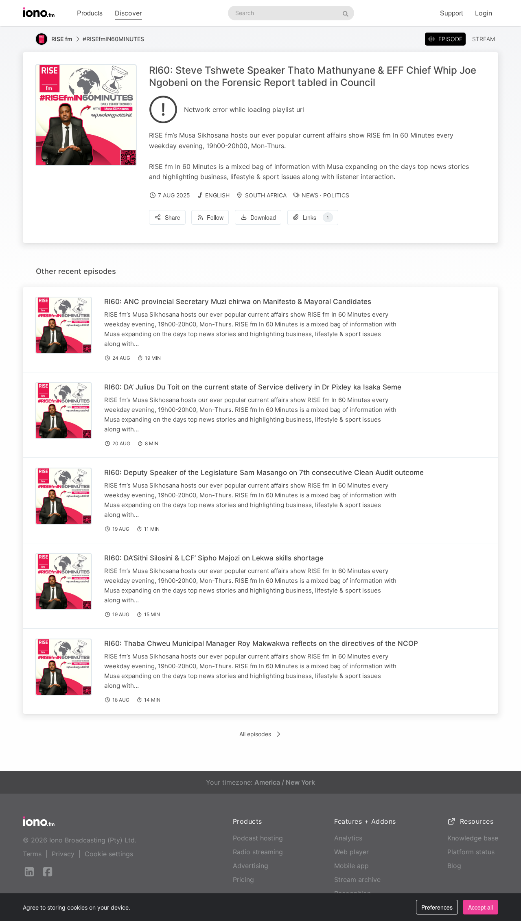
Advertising (250, 866)
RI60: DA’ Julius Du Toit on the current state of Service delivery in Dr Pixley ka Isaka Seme (252, 387)
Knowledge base (472, 838)
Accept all (480, 907)
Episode (450, 38)
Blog (454, 866)
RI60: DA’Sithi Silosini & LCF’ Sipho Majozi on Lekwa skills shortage (214, 558)
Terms (32, 854)
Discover (128, 13)
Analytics (348, 838)
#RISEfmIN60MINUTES (113, 38)
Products (90, 13)
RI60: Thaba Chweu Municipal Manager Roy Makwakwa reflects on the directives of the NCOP (261, 643)
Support (451, 13)
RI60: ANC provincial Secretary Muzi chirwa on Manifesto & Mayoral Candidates (237, 302)
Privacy (63, 854)
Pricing (243, 879)
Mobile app (351, 866)
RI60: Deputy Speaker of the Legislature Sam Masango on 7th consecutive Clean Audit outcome (264, 472)
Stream (483, 38)
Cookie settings (109, 854)
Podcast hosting (258, 838)
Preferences (437, 907)
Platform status (471, 852)
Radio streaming (258, 852)
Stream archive (357, 879)
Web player (351, 852)
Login (483, 13)
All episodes (255, 734)
